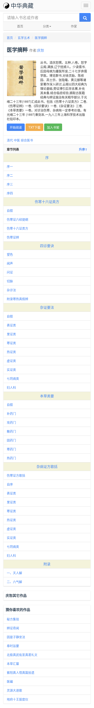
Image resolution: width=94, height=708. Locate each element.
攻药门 (11, 422)
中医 (17, 140)
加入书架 (53, 127)
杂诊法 (11, 290)
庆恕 (40, 50)
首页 (20, 26)
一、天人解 (14, 573)
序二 (10, 175)
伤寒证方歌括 (16, 475)
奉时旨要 (13, 646)
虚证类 (11, 360)
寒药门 (11, 449)
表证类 (11, 325)
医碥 (10, 681)
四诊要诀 (47, 245)
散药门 (11, 431)
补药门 (11, 413)
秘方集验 (13, 619)
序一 (10, 166)
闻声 (10, 263)
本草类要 (47, 395)
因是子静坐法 (16, 637)
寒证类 (11, 343)
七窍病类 (13, 378)
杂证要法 (47, 307)
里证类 (11, 334)
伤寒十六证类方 (47, 201)
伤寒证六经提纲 (17, 219)
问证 (10, 272)
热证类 (11, 352)
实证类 (11, 369)
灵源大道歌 (14, 690)
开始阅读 (16, 127)
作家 (74, 26)
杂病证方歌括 (47, 466)
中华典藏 (22, 5)
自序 (10, 484)
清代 (10, 140)
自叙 (10, 210)
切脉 (10, 281)
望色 (10, 254)
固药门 (11, 440)
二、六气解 (14, 581)
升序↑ (83, 149)
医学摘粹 (41, 37)
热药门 (11, 458)
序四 (10, 193)
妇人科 (11, 387)
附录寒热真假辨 (17, 299)
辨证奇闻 (13, 628)
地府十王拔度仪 (17, 699)
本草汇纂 (13, 663)
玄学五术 (24, 37)
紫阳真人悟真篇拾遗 (20, 672)
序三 (10, 184)
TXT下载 (34, 127)
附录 (47, 563)
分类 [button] (46, 26)
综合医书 (27, 140)
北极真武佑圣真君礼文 (22, 654)
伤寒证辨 (13, 237)
